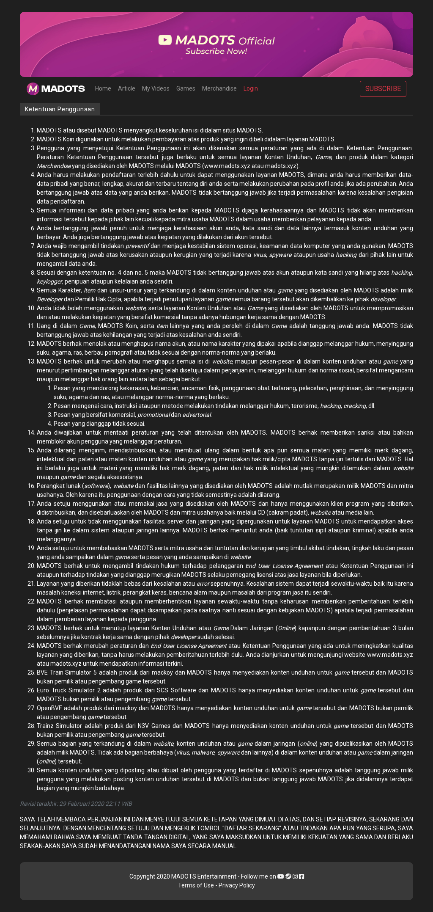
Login (251, 88)
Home (103, 88)
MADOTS (62, 89)
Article (126, 88)
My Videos (156, 88)
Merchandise (219, 88)
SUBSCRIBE (383, 89)
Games (185, 88)
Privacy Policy (237, 885)
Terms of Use (196, 885)
